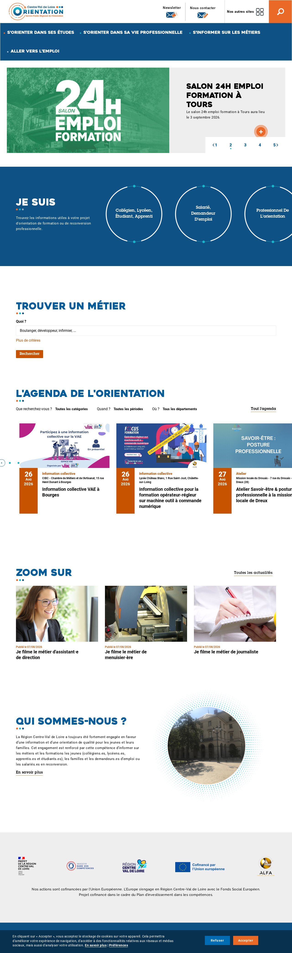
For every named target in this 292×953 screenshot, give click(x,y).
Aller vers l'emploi (35, 51)
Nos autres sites (240, 12)
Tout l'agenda (263, 409)
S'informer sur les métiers (226, 32)
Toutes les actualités (253, 573)
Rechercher (29, 354)
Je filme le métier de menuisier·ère (126, 654)
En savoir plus (29, 772)
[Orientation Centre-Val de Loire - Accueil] (36, 11)
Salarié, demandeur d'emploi (203, 214)
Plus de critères (28, 340)
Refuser (217, 940)
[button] (213, 145)
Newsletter (172, 8)
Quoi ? (21, 321)
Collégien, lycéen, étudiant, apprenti (134, 214)
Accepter (245, 940)
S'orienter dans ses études (40, 32)
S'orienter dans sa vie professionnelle (132, 32)
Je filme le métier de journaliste (226, 652)
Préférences (118, 945)
